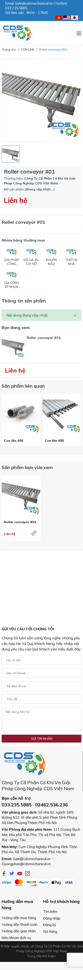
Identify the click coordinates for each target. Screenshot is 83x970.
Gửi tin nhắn (41, 739)
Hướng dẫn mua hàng (19, 918)
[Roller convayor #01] (21, 496)
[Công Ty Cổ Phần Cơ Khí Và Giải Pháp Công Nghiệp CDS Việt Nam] (17, 33)
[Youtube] (20, 873)
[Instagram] (27, 873)
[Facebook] (4, 873)
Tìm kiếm (50, 911)
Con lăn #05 (54, 440)
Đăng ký (49, 925)
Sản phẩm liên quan (23, 386)
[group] (41, 100)
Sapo (52, 956)
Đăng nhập (51, 918)
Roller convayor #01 (20, 522)
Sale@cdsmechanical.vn (31, 859)
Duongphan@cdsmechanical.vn (26, 864)
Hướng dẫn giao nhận (19, 931)
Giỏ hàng (50, 931)
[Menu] (79, 33)
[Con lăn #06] (21, 414)
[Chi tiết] (34, 533)
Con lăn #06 (13, 440)
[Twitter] (12, 873)
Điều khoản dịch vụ (16, 938)
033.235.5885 (17, 805)
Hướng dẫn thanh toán (20, 924)
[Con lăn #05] (62, 414)
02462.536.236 (51, 805)
